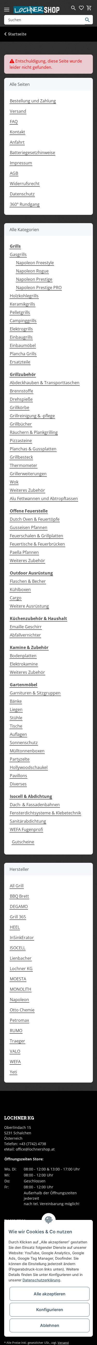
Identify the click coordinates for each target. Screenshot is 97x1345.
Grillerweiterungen (28, 474)
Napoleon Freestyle (35, 263)
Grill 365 (18, 917)
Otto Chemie (22, 1010)
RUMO (16, 1030)
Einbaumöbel (23, 345)
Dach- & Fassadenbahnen (35, 804)
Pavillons (18, 776)
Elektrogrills (21, 329)
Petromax (19, 1020)
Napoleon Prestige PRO (39, 287)
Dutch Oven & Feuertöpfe (34, 519)
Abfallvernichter (25, 635)
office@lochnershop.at (35, 1149)
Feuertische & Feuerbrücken (37, 544)
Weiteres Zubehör (27, 490)
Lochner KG (21, 968)
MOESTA (18, 979)
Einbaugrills (21, 337)
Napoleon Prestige (34, 279)
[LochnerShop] (36, 9)
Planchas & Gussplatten (33, 449)
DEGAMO (19, 906)
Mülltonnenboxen (27, 751)
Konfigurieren (49, 1309)
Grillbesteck (21, 457)
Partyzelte (19, 759)
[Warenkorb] (89, 8)
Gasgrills (18, 254)
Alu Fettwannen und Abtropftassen (44, 498)
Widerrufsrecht (25, 183)
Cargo (15, 598)
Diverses (18, 784)
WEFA (15, 1061)
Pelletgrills (20, 312)
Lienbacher (21, 958)
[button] (73, 8)
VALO (15, 1051)
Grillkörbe (19, 407)
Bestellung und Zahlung (33, 101)
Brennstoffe (21, 391)
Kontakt (17, 132)
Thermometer (23, 465)
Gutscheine (23, 842)
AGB (14, 173)
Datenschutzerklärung (41, 1280)
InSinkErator (22, 937)
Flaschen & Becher (28, 581)
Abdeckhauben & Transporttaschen (44, 383)
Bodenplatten (23, 656)
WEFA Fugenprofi (26, 829)
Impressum (21, 163)
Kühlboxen (20, 589)
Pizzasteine (21, 440)
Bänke (16, 701)
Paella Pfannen (24, 552)
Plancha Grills (23, 354)
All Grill (17, 886)
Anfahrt (17, 142)
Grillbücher (21, 424)
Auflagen (18, 734)
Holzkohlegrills (24, 296)
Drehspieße (21, 399)
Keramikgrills (22, 304)
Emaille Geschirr (26, 627)
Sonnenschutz (24, 742)
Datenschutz (22, 194)
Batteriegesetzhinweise (32, 152)
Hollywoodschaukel (29, 767)
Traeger (17, 1041)
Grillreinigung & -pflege (32, 416)
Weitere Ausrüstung (29, 606)
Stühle (16, 718)
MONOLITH (20, 989)
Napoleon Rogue (32, 271)
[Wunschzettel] (81, 8)
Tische (16, 726)
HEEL (15, 927)
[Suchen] (89, 19)
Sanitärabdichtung (28, 821)
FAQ (14, 121)
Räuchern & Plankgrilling (34, 432)
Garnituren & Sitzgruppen (35, 693)
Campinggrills (23, 320)
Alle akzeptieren (49, 1293)
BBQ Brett (19, 896)
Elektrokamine (24, 664)
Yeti (13, 1072)
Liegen (16, 709)
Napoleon (19, 999)
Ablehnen (49, 1325)
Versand (18, 111)
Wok (14, 482)
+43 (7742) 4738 (32, 1143)
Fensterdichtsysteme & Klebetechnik (45, 813)
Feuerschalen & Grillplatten (36, 536)
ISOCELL (17, 948)
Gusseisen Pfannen (28, 527)
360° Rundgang (25, 204)
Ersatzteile (20, 362)
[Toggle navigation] (6, 7)
